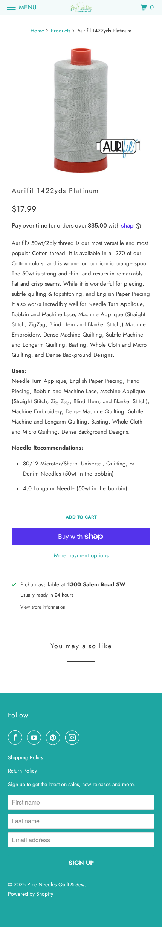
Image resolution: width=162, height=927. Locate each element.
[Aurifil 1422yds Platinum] (81, 110)
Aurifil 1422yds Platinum (55, 191)
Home (37, 30)
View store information (43, 607)
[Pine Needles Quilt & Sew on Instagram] (74, 737)
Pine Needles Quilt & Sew (55, 884)
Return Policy (22, 770)
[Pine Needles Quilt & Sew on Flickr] (85, 737)
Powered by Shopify (30, 894)
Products (60, 30)
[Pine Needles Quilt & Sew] (81, 7)
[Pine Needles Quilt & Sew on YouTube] (35, 737)
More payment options (81, 555)
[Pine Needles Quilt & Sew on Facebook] (16, 737)
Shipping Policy (25, 757)
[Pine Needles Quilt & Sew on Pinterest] (54, 737)
